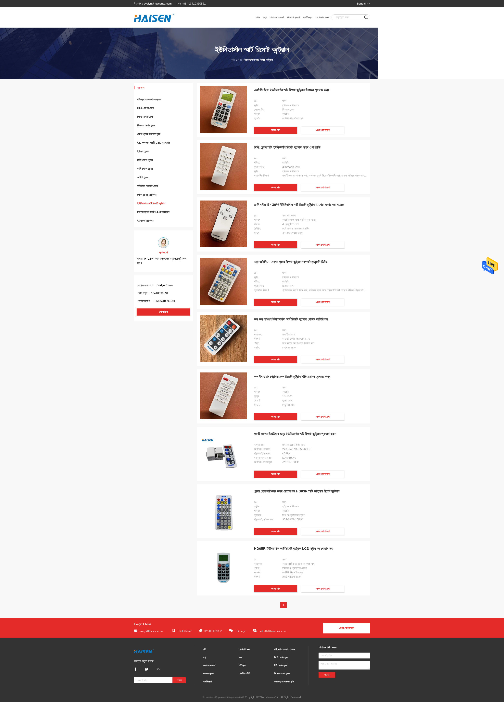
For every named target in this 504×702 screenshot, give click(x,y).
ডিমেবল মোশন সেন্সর (146, 125)
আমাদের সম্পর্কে (277, 17)
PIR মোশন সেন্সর (145, 116)
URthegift (240, 631)
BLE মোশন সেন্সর (145, 108)
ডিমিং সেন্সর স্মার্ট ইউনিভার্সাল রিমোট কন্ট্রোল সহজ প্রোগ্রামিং (287, 147)
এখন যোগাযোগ (323, 130)
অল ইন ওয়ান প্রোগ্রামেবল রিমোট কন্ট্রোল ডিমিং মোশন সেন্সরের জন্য (292, 377)
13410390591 (185, 631)
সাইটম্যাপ (242, 665)
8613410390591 (213, 631)
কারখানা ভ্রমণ (293, 17)
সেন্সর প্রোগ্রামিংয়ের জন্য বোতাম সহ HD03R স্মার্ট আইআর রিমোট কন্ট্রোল (296, 491)
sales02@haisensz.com (272, 631)
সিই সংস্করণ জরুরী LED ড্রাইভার (153, 212)
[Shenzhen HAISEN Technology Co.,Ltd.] (144, 651)
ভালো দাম (275, 130)
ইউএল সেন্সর (143, 151)
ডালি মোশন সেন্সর (145, 168)
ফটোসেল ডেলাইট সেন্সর (147, 186)
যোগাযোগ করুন (322, 17)
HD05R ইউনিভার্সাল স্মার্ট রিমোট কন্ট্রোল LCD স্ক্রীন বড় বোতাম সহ (293, 549)
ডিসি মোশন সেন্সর (145, 160)
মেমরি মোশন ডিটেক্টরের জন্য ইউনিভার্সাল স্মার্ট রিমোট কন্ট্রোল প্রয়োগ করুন (295, 434)
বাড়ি (258, 17)
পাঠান (179, 680)
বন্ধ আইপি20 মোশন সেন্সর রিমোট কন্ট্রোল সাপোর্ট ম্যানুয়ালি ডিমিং (290, 262)
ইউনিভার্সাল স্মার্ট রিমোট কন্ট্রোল (151, 203)
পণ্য (265, 17)
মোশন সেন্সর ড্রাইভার (147, 194)
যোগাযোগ (163, 311)
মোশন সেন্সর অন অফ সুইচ (148, 134)
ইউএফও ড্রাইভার (145, 220)
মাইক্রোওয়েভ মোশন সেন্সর (149, 99)
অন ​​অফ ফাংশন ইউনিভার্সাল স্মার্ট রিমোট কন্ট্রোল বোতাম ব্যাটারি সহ (291, 319)
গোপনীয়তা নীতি (244, 673)
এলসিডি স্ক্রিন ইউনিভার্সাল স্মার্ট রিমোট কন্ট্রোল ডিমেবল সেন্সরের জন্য (291, 90)
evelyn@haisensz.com (158, 3)
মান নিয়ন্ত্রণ (308, 17)
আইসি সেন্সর (142, 177)
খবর (240, 657)
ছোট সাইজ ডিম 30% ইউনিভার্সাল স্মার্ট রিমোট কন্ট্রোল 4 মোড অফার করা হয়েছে (299, 205)
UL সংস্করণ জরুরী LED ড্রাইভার (153, 142)
